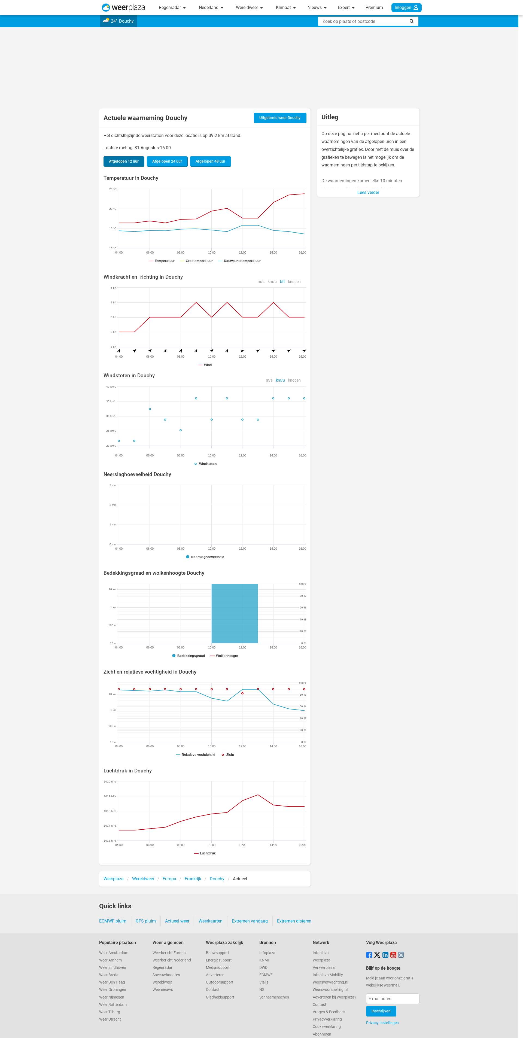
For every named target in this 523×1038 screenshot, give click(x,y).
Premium (374, 7)
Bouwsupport (217, 953)
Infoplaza (267, 953)
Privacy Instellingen (382, 1023)
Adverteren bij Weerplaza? (334, 997)
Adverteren (215, 975)
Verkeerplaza (324, 967)
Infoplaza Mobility (328, 975)
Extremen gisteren (294, 921)
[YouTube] (393, 955)
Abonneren (322, 1034)
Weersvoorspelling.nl (330, 989)
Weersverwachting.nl (330, 982)
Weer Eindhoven (112, 967)
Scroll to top (514, 1029)
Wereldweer (247, 7)
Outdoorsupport (219, 982)
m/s (261, 281)
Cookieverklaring (327, 1026)
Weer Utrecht (110, 1019)
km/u (272, 281)
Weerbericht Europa (169, 953)
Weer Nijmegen (111, 997)
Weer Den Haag (112, 982)
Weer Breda (108, 975)
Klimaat (284, 7)
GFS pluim (146, 921)
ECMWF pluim (112, 921)
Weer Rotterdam (113, 1004)
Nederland (209, 7)
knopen (294, 281)
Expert (344, 7)
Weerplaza (321, 960)
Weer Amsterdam (113, 953)
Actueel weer (177, 921)
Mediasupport (218, 967)
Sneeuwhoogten (166, 975)
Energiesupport (219, 960)
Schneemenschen (274, 997)
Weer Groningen (112, 989)
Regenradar (170, 7)
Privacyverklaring (327, 1019)
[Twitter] (377, 955)
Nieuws (315, 7)
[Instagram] (401, 955)
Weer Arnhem (110, 960)
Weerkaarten (211, 921)
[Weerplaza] (123, 8)
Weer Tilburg (109, 1012)
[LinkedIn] (385, 955)
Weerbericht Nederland (172, 960)
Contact (213, 989)
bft (282, 281)
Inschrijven (381, 1011)
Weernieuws (163, 989)
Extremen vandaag (250, 921)
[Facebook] (369, 955)
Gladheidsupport (220, 997)
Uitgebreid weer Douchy (279, 117)
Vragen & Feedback (329, 1012)
